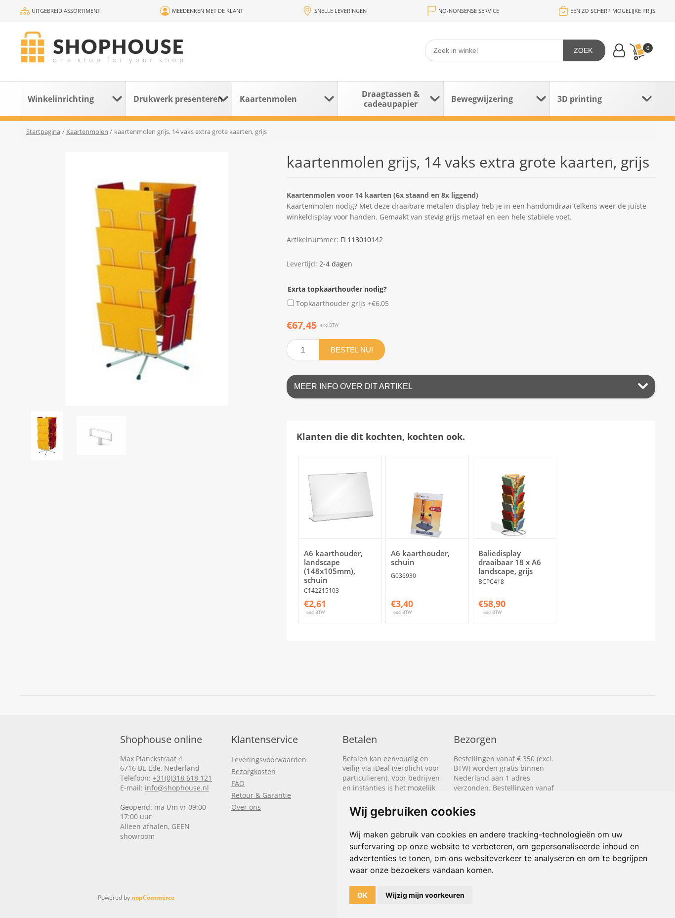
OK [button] (362, 895)
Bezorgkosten (253, 771)
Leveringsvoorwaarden (268, 759)
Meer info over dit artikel (353, 386)
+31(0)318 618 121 (182, 778)
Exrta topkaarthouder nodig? (337, 289)
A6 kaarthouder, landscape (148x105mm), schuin (333, 566)
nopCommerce (152, 897)
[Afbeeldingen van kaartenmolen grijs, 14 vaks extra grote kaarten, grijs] (47, 435)
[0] (637, 51)
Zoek (583, 50)
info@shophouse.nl (177, 787)
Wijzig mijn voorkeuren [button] (424, 895)
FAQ (238, 783)
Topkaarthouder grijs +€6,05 (342, 302)
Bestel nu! (352, 350)
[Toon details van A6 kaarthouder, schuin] (427, 496)
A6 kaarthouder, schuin (420, 558)
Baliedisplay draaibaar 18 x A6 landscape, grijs (509, 562)
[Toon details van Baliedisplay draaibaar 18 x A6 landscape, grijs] (514, 496)
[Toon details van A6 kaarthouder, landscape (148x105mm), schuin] (340, 496)
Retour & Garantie (261, 795)
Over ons (246, 807)
